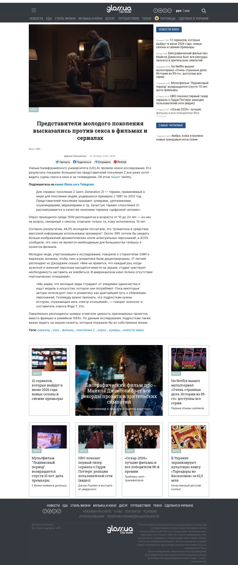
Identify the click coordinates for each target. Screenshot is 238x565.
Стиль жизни (65, 18)
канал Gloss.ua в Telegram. (75, 184)
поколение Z (85, 330)
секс (56, 330)
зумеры (114, 330)
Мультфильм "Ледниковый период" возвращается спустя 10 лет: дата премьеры (182, 86)
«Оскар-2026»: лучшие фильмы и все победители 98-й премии (178, 113)
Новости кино (169, 29)
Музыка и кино (90, 18)
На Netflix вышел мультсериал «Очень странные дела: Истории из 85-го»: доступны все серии (181, 72)
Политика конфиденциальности (133, 516)
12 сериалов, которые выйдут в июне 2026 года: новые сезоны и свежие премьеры (179, 43)
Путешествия (128, 18)
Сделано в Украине (193, 18)
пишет (115, 177)
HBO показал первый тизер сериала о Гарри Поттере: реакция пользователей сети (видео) (182, 99)
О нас (118, 511)
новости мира (133, 330)
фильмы (68, 330)
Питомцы (168, 18)
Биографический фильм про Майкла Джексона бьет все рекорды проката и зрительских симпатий (182, 56)
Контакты (133, 511)
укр (187, 10)
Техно (146, 18)
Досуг (110, 18)
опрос (101, 330)
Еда (49, 18)
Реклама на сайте (97, 511)
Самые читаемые (171, 125)
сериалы (44, 330)
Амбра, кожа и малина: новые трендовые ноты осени (180, 137)
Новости (36, 18)
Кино (33, 109)
